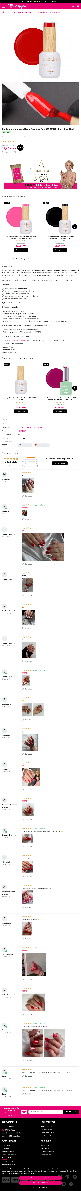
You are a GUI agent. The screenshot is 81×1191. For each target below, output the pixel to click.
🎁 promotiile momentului (44, 445)
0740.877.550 (10, 985)
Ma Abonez (71, 967)
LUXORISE (11, 12)
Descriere (5, 259)
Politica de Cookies (47, 988)
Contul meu (44, 1000)
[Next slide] (74, 226)
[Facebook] (60, 1031)
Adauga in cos (21, 250)
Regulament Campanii (48, 991)
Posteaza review (59, 463)
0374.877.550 (10, 982)
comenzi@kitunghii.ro (11, 991)
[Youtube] (63, 1039)
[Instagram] (67, 1031)
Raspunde (28, 488)
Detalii (15, 259)
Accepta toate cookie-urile (40, 1178)
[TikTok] (71, 1039)
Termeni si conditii (46, 981)
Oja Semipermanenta (25, 12)
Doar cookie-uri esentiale (40, 1183)
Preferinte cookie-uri (40, 1187)
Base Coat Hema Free (17, 321)
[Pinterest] (74, 1031)
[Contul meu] (73, 6)
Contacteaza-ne (7, 1016)
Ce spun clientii (26, 259)
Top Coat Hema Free (17, 340)
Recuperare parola (47, 1006)
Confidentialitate (46, 984)
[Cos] (78, 6)
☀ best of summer (25, 445)
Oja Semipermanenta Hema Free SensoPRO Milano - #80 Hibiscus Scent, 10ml (60, 398)
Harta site (5, 1023)
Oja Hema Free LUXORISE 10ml (48, 12)
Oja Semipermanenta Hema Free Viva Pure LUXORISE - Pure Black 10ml (60, 237)
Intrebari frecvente (8, 1020)
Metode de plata (8, 1006)
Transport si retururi (9, 1010)
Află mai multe (29, 1173)
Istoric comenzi (45, 1010)
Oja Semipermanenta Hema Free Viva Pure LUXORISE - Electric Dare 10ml (21, 237)
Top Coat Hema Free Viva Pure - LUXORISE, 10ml (20, 398)
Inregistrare (44, 1003)
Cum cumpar (6, 1000)
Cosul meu (5, 1003)
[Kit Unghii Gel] (17, 6)
